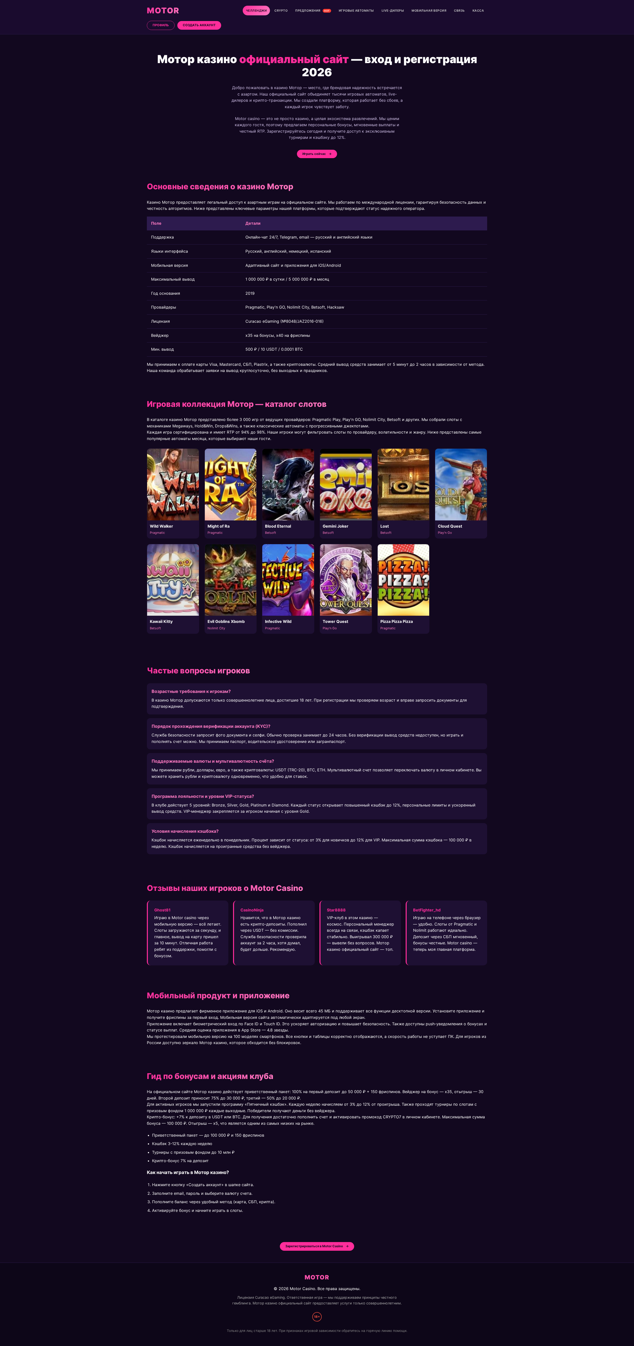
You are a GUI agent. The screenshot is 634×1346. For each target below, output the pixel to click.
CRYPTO (281, 10)
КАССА (478, 10)
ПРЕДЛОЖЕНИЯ (312, 10)
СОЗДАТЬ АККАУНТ (199, 25)
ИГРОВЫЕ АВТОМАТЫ (356, 10)
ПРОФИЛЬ (161, 25)
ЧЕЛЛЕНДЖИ (256, 10)
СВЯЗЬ (459, 10)
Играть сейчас (314, 154)
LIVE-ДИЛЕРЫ (393, 10)
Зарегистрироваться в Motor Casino (314, 1246)
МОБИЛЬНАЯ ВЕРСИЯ (429, 10)
